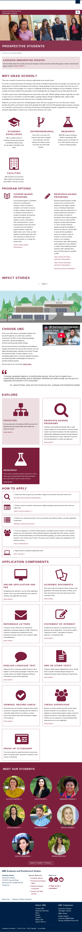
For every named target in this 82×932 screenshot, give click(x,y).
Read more (19, 66)
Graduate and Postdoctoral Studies (41, 871)
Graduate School (6, 53)
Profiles (21, 899)
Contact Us (5, 885)
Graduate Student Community (37, 887)
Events (37, 915)
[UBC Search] (78, 2)
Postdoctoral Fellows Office (38, 882)
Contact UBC (39, 908)
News (37, 913)
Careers (38, 917)
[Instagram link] (51, 879)
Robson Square (63, 916)
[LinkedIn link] (56, 879)
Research (28, 899)
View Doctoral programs (64, 268)
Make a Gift (39, 919)
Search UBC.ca (40, 922)
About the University (42, 911)
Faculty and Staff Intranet (37, 893)
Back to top (6, 899)
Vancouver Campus (64, 908)
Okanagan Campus (64, 911)
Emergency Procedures (9, 928)
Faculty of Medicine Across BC (68, 920)
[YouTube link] (61, 879)
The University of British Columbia (35, 4)
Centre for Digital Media (66, 918)
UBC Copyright (31, 928)
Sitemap (15, 899)
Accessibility (41, 928)
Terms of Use (21, 928)
